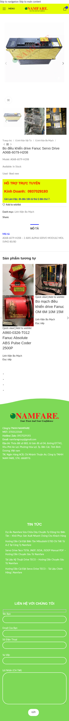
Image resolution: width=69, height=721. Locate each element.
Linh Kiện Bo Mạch (45, 140)
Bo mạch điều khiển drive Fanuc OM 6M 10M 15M (49, 306)
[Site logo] (36, 9)
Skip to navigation (9, 2)
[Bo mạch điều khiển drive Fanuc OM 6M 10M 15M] (50, 279)
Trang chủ (7, 140)
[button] (6, 63)
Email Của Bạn (10, 628)
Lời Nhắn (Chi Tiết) (12, 670)
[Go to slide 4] (35, 390)
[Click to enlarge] (8, 100)
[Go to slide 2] (35, 379)
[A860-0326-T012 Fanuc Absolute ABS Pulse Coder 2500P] (18, 279)
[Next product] (11, 144)
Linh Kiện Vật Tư (24, 140)
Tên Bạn (7, 614)
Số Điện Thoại (10, 640)
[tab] (34, 228)
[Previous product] (4, 144)
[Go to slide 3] (35, 384)
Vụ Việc (6, 655)
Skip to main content (30, 2)
